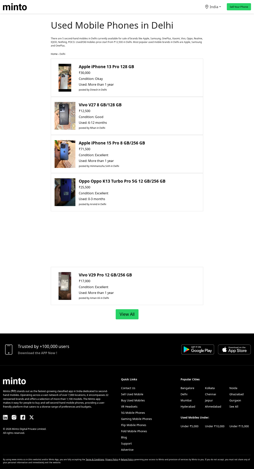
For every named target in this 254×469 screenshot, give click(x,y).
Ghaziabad (236, 394)
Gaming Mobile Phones (136, 419)
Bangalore (187, 388)
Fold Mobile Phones (134, 431)
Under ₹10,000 (214, 426)
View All (127, 314)
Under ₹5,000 (189, 426)
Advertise (127, 450)
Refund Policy (127, 459)
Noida (233, 388)
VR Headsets (129, 406)
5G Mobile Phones (133, 413)
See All (233, 406)
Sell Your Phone (239, 7)
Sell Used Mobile (132, 394)
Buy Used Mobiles (133, 400)
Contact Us (128, 388)
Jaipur (209, 400)
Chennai (210, 394)
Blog (124, 437)
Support (126, 443)
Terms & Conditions (95, 459)
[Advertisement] (127, 239)
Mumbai (186, 400)
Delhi (184, 394)
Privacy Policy (111, 459)
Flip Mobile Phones (133, 425)
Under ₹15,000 (239, 426)
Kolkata (210, 388)
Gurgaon (235, 400)
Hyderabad (188, 406)
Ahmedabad (213, 406)
